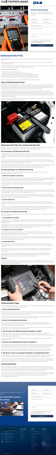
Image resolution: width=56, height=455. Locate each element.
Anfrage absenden (42, 45)
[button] (34, 3)
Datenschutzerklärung (41, 411)
